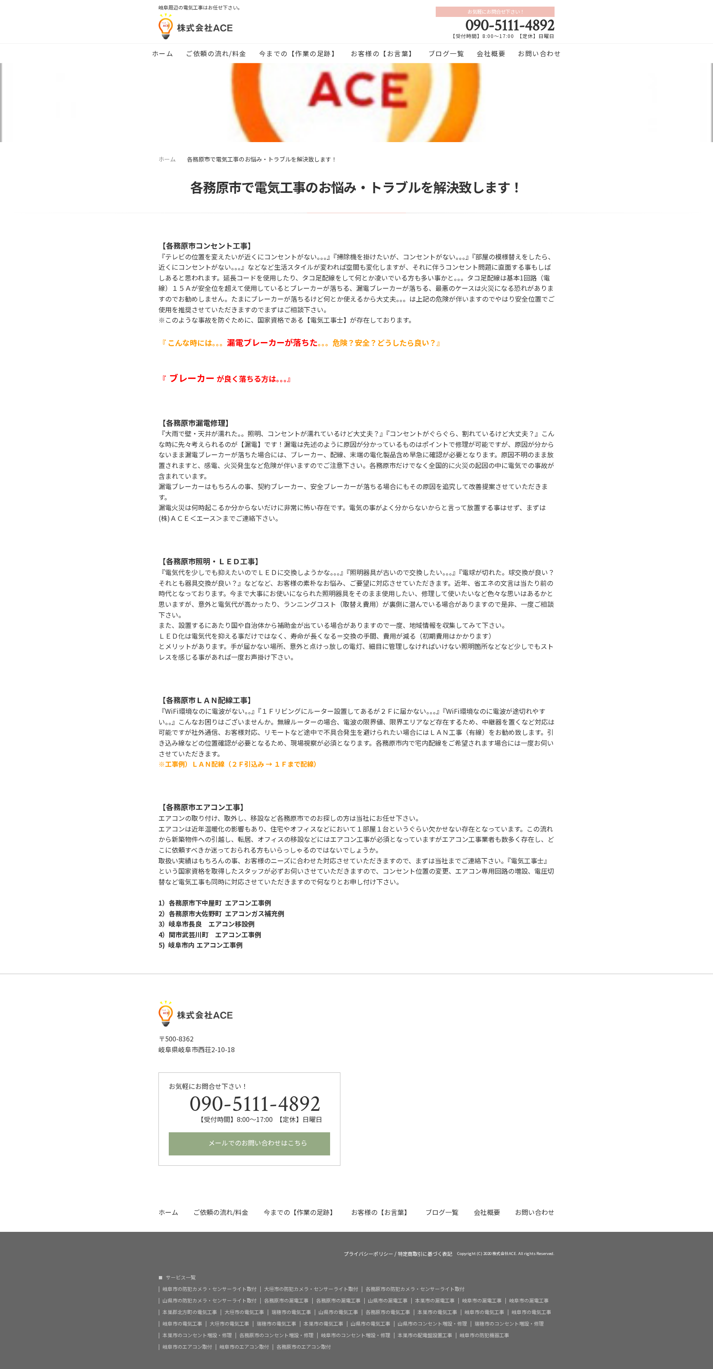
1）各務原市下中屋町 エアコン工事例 (214, 903)
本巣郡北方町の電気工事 (190, 1312)
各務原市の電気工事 (388, 1312)
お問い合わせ (539, 53)
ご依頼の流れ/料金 (216, 53)
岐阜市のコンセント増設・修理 (355, 1335)
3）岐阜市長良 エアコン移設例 (206, 924)
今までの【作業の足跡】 (299, 53)
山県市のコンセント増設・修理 (432, 1323)
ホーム (163, 53)
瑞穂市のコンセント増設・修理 (509, 1323)
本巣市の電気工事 (437, 1312)
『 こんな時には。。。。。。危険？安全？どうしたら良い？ (297, 342)
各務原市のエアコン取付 (303, 1346)
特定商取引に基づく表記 (425, 1253)
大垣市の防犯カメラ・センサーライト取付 (311, 1288)
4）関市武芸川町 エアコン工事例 (209, 934)
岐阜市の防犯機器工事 (484, 1335)
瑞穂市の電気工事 (291, 1312)
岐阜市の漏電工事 (482, 1300)
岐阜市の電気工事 (484, 1312)
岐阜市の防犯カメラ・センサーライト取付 (210, 1288)
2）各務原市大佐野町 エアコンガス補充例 (221, 913)
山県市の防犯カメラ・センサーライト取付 (210, 1300)
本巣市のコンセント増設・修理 (197, 1335)
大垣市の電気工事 (244, 1312)
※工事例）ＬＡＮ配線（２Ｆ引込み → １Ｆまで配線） (239, 764)
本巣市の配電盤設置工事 (425, 1335)
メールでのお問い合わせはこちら (257, 1143)
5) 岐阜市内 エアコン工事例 (200, 945)
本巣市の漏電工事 (435, 1300)
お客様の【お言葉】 (383, 53)
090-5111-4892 (510, 25)
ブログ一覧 (446, 53)
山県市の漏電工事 (388, 1300)
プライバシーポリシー (368, 1253)
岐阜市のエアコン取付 (187, 1346)
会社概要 (491, 53)
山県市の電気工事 (338, 1312)
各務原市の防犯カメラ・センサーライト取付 (415, 1288)
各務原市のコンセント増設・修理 (276, 1335)
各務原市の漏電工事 (286, 1300)
